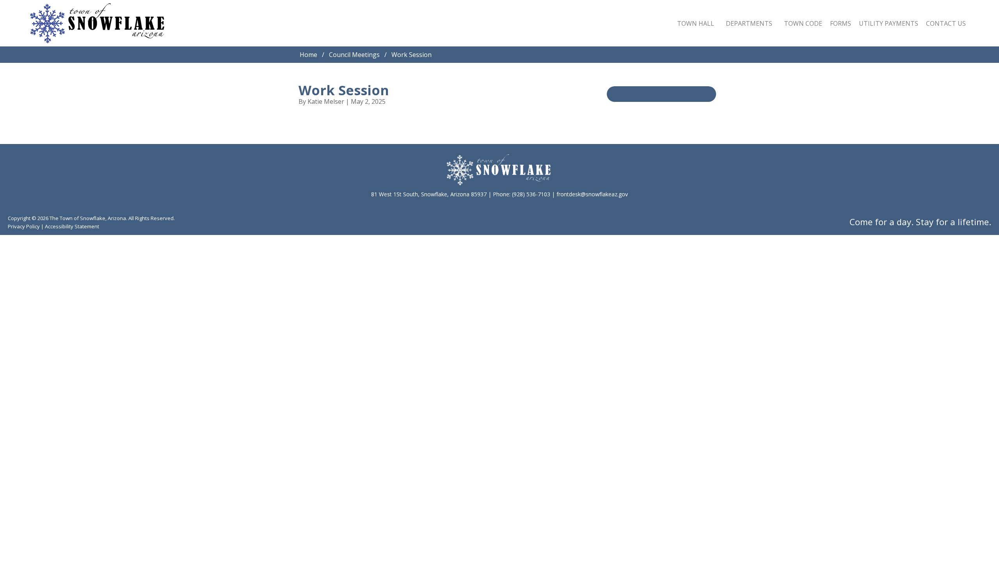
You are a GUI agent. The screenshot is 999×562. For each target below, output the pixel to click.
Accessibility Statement (72, 226)
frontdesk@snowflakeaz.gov (592, 194)
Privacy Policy (24, 226)
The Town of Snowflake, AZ (97, 23)
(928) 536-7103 (531, 194)
